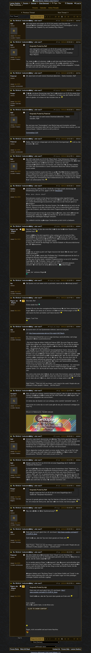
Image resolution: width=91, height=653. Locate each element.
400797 (79, 552)
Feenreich (18, 293)
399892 (79, 390)
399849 (79, 280)
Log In (78, 3)
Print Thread (14, 16)
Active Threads (53, 8)
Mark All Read (25, 649)
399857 (79, 297)
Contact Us (56, 649)
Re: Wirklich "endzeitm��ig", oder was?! (27, 20)
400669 (79, 485)
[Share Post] (73, 20)
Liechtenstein (19, 86)
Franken (18, 38)
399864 (79, 326)
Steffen (58, 226)
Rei (59, 297)
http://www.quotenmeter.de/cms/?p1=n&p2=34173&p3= (47, 333)
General (33, 3)
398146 (79, 139)
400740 (79, 529)
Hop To (20, 638)
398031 (79, 90)
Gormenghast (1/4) (32, 133)
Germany (18, 339)
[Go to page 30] (45, 17)
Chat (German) (44, 3)
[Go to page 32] (80, 17)
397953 (79, 73)
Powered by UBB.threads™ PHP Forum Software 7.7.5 (45, 652)
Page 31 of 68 (36, 17)
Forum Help (65, 649)
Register (70, 3)
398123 (79, 109)
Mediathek (58, 190)
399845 (79, 226)
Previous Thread (29, 12)
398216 (79, 156)
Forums (25, 3)
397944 (79, 42)
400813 (79, 583)
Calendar (43, 8)
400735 (79, 507)
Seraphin (57, 436)
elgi (59, 390)
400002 (79, 436)
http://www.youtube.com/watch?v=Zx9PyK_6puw (47, 591)
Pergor (58, 507)
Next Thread (62, 12)
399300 (79, 185)
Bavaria (18, 408)
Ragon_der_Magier (54, 280)
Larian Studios (15, 3)
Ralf (58, 20)
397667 (79, 20)
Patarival (57, 90)
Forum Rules (14, 649)
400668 (79, 460)
